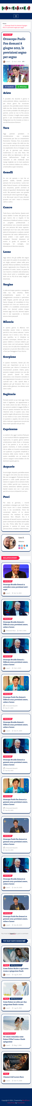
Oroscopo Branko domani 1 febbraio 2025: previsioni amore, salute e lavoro (15, 724)
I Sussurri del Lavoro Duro (13, 1077)
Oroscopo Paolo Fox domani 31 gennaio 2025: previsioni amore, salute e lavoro (15, 802)
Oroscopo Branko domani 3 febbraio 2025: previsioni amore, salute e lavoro (15, 662)
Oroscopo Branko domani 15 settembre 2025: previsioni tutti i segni (15, 587)
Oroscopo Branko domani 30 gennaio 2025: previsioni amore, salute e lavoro (15, 881)
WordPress (25, 1100)
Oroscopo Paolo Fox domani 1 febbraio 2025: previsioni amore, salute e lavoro (15, 699)
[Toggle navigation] (16, 16)
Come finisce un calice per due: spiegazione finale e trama (15, 1003)
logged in (13, 933)
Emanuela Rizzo (11, 630)
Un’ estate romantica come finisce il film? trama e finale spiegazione (14, 1039)
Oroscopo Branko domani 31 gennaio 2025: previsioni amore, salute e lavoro (15, 762)
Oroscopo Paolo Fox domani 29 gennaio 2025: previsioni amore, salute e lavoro (15, 919)
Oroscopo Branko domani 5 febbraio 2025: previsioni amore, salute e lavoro (15, 624)
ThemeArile (21, 1103)
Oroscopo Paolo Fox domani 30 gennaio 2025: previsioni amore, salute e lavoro (15, 841)
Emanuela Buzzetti (11, 706)
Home (4, 23)
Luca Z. (8, 61)
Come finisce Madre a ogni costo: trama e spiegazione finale (16, 969)
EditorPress (11, 1103)
